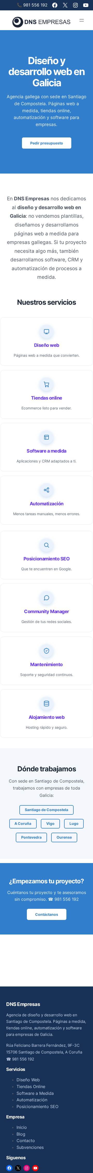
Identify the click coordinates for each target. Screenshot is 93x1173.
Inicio (22, 1127)
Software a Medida (35, 1093)
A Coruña (22, 823)
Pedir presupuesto (46, 143)
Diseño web (46, 345)
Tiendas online (46, 398)
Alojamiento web (47, 717)
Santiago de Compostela (46, 809)
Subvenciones (30, 1147)
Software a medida (46, 451)
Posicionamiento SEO (47, 558)
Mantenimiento (46, 664)
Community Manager (46, 611)
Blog (21, 1134)
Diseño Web (28, 1079)
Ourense (64, 837)
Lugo (74, 823)
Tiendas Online (31, 1086)
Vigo (50, 823)
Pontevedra (31, 837)
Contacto (26, 1140)
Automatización (47, 503)
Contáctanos (46, 914)
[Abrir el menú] (82, 20)
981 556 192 (23, 1059)
